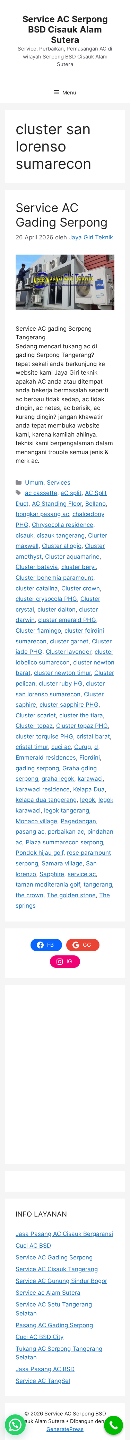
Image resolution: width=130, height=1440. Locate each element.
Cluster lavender (68, 651)
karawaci (90, 778)
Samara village (62, 863)
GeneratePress (65, 1429)
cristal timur (32, 746)
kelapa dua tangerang (46, 799)
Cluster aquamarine (72, 556)
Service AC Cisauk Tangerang (57, 1269)
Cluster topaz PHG (82, 725)
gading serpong (37, 768)
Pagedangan (78, 821)
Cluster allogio (61, 545)
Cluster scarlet (36, 715)
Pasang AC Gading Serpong (54, 1325)
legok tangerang (66, 810)
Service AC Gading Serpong (61, 214)
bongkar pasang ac (42, 514)
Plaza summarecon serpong (64, 842)
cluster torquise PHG (44, 736)
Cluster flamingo (38, 630)
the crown (29, 895)
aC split (71, 492)
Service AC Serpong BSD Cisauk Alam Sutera (65, 29)
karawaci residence (43, 789)
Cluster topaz (34, 725)
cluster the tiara (81, 715)
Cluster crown (80, 588)
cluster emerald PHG (67, 619)
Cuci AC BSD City (39, 1336)
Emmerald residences (46, 757)
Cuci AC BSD (33, 1245)
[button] (15, 1424)
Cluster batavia (37, 566)
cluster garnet (69, 641)
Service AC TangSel (43, 1380)
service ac (82, 874)
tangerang (98, 884)
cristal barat (93, 736)
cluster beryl (78, 566)
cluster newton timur (62, 672)
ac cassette (41, 492)
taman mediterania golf (48, 884)
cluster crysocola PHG (46, 598)
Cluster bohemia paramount (54, 577)
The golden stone (71, 895)
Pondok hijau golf (39, 852)
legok (87, 799)
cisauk (24, 535)
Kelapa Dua (89, 789)
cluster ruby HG (61, 683)
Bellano (95, 503)
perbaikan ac (66, 831)
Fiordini (89, 757)
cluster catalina (37, 588)
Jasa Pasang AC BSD (45, 1369)
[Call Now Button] (113, 1425)
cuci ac (61, 746)
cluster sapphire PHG (69, 704)
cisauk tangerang (61, 535)
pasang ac (30, 831)
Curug (82, 746)
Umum (34, 482)
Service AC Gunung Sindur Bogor (61, 1280)
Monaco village (36, 821)
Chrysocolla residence (62, 524)
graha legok (58, 778)
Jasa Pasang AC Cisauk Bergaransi (64, 1233)
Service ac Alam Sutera (48, 1292)
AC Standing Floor (57, 503)
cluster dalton (56, 609)
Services (58, 482)
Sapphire (52, 874)
